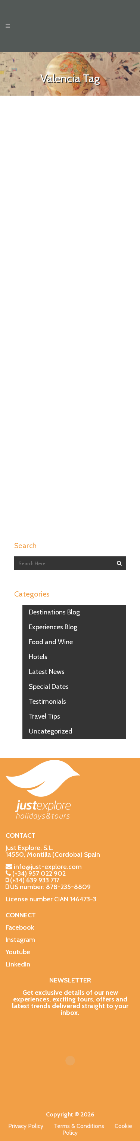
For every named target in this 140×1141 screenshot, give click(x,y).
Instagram (20, 940)
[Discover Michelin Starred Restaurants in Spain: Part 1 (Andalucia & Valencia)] (70, 444)
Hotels (38, 657)
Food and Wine (51, 642)
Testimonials (47, 701)
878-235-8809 (68, 887)
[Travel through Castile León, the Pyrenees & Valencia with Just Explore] (70, 304)
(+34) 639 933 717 (34, 880)
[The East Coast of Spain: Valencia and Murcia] (70, 150)
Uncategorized (50, 731)
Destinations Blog (54, 612)
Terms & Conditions (84, 1125)
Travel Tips (44, 716)
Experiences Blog (53, 627)
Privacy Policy (31, 1125)
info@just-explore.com (48, 867)
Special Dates (49, 687)
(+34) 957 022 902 (39, 873)
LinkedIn (18, 964)
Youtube (18, 952)
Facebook (20, 927)
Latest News (47, 672)
